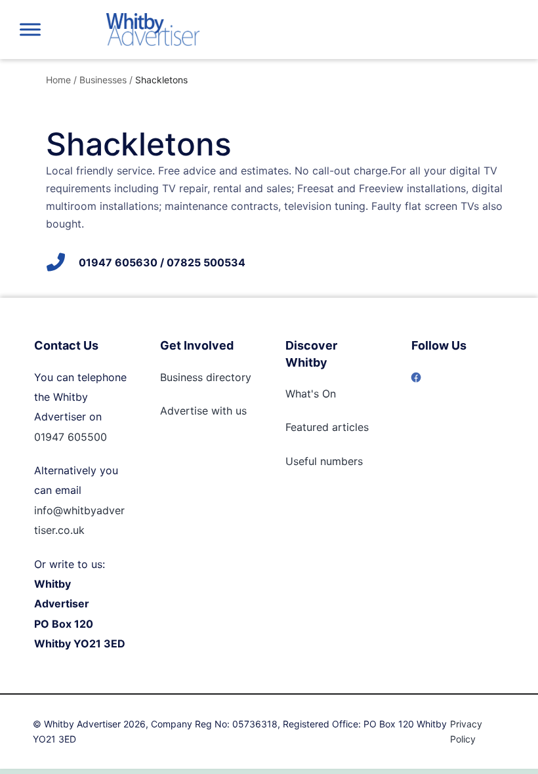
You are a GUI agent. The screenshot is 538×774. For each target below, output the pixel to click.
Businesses (103, 79)
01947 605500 (70, 436)
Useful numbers (324, 461)
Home (58, 79)
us (239, 410)
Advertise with (196, 410)
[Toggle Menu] (30, 29)
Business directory (205, 377)
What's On (310, 393)
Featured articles (327, 427)
